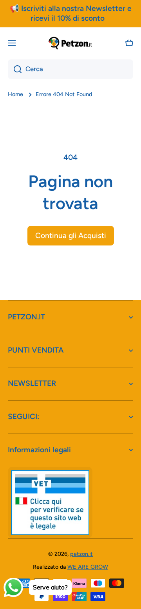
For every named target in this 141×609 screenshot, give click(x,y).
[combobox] (70, 69)
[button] (129, 43)
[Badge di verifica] (50, 502)
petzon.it (81, 553)
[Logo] (70, 43)
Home (15, 94)
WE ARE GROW (87, 566)
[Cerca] (15, 69)
